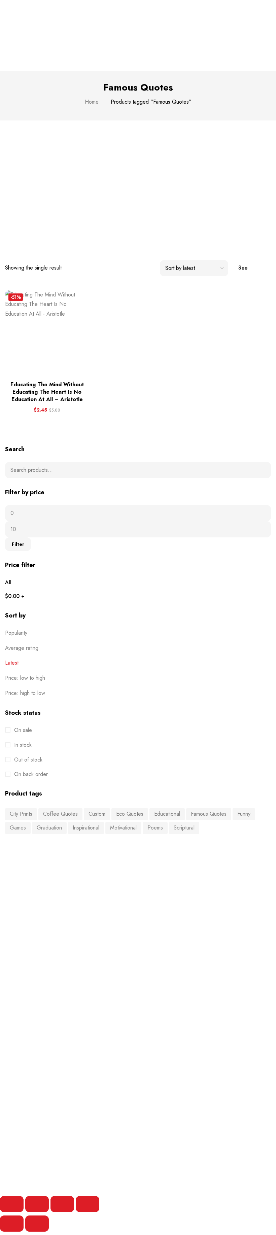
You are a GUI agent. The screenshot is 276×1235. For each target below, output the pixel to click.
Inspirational (86, 828)
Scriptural (184, 828)
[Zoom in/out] (12, 1204)
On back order (30, 774)
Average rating (21, 648)
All (8, 582)
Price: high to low (25, 693)
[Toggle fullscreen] (37, 1204)
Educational (167, 814)
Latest (12, 663)
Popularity (16, 633)
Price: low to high (25, 678)
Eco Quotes (129, 814)
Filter (18, 544)
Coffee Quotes (60, 814)
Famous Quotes (209, 814)
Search (261, 470)
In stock (22, 745)
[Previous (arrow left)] (12, 1223)
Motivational (123, 828)
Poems (155, 828)
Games (18, 828)
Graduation (49, 828)
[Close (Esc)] (87, 1204)
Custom (97, 814)
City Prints (21, 814)
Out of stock (27, 760)
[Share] (62, 1204)
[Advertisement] (138, 184)
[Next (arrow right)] (37, 1223)
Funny (243, 814)
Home (92, 102)
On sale (22, 730)
